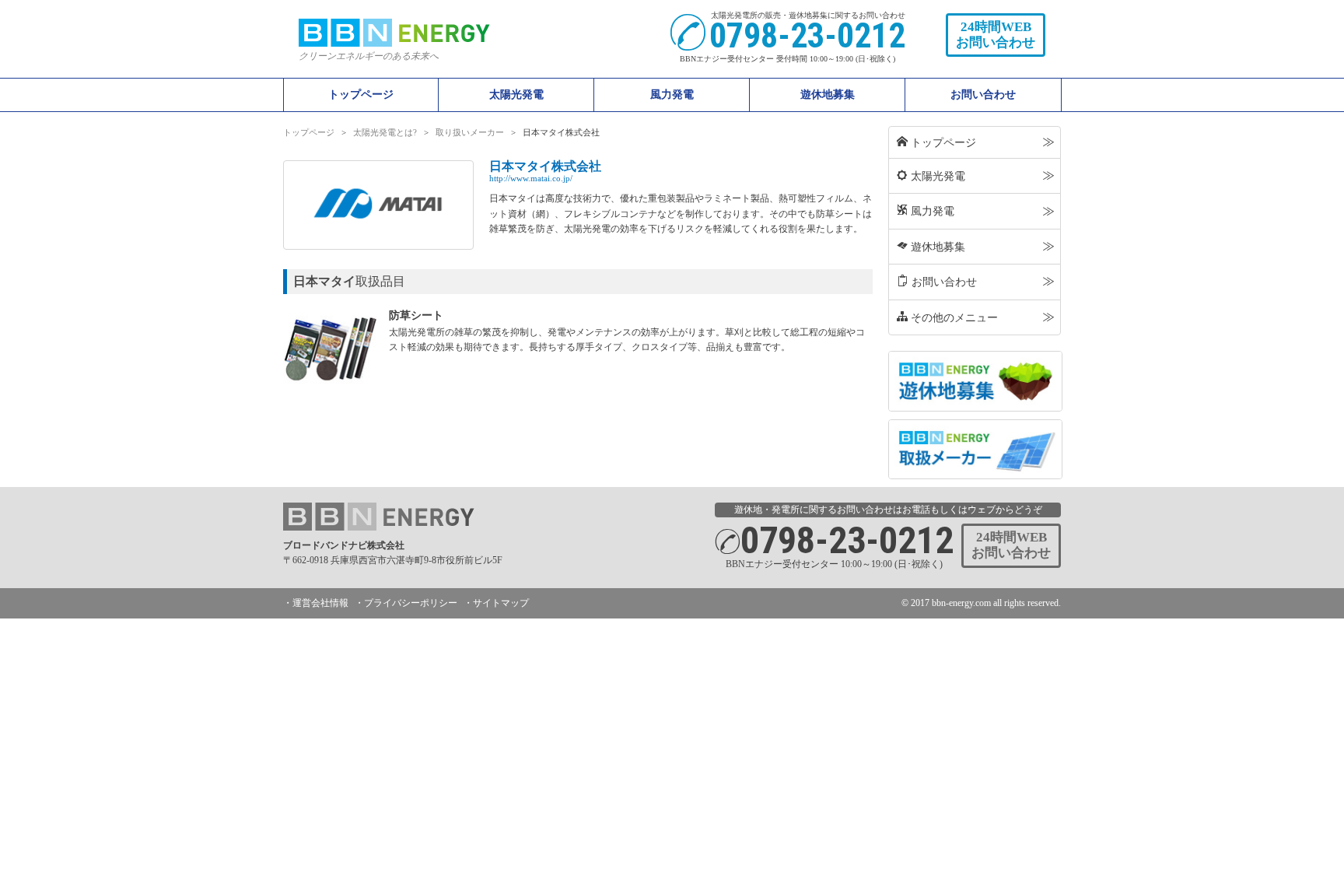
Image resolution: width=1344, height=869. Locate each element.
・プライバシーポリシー (406, 602)
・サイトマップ (496, 602)
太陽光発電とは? (385, 132)
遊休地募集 (827, 94)
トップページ (361, 94)
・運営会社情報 (315, 602)
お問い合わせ (983, 94)
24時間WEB (995, 34)
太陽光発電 (931, 176)
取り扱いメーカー (470, 132)
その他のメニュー (947, 317)
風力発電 (925, 211)
